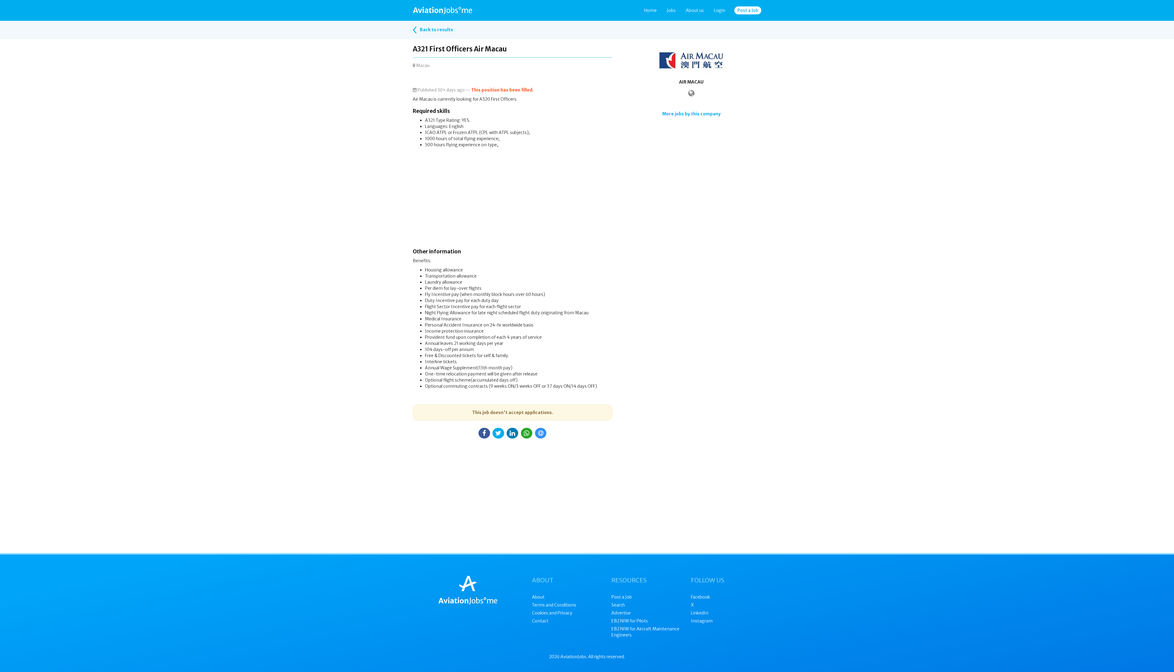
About (538, 597)
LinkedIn (699, 613)
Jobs (671, 10)
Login (719, 10)
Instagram (702, 621)
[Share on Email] (541, 433)
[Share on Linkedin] (512, 433)
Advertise (621, 613)
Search (618, 605)
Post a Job (747, 10)
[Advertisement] (512, 200)
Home (650, 10)
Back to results (436, 29)
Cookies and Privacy (552, 613)
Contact (540, 621)
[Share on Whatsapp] (527, 433)
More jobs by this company (691, 114)
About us (695, 10)
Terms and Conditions (554, 605)
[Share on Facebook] (484, 433)
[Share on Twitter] (498, 433)
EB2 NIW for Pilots (629, 621)
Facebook (700, 597)
